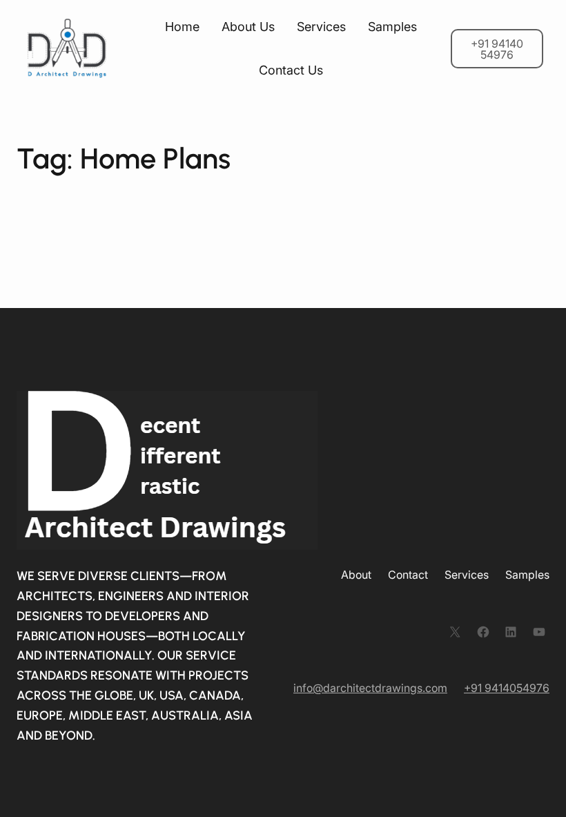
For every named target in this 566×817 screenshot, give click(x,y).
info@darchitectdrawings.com (370, 688)
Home (182, 26)
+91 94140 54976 (497, 49)
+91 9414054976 (506, 688)
